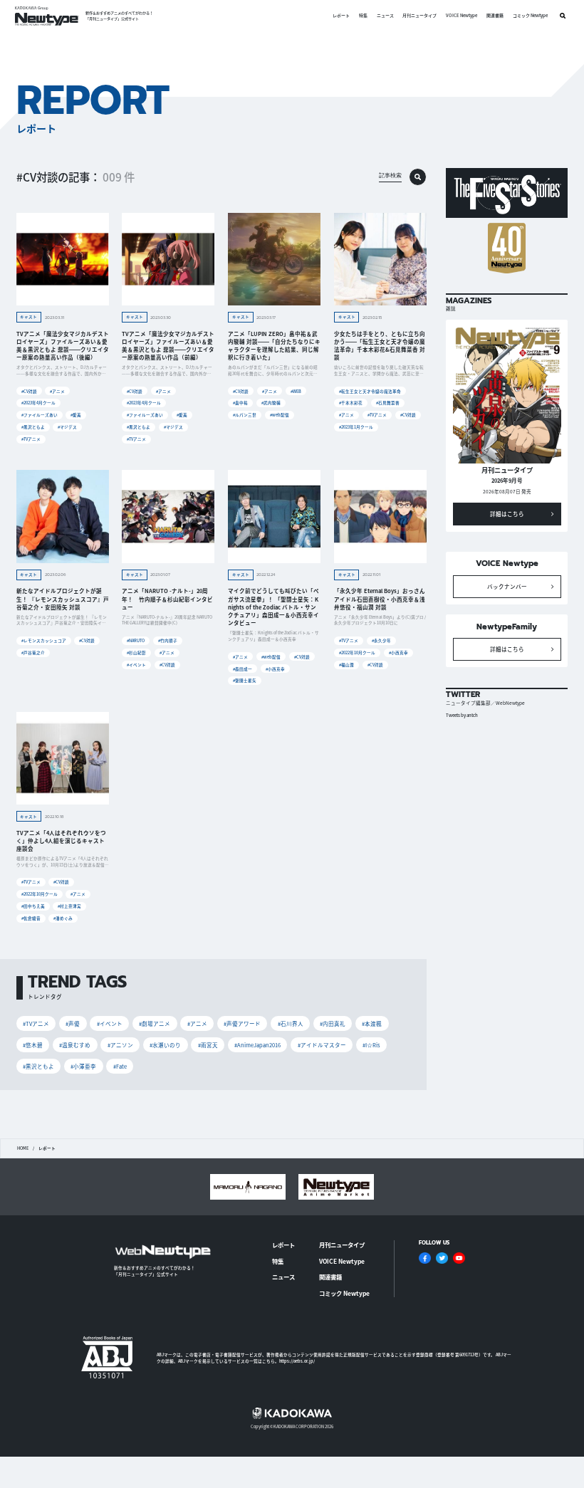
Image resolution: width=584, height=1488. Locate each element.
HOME (22, 1148)
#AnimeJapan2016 (257, 1045)
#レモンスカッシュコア (43, 640)
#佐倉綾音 (31, 918)
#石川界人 (290, 1023)
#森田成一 (242, 669)
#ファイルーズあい (39, 415)
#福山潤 (346, 664)
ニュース (385, 16)
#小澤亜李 (83, 1066)
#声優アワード (242, 1023)
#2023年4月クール (38, 402)
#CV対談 (29, 391)
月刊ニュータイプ (419, 16)
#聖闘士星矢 (244, 680)
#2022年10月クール (357, 652)
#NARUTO (136, 640)
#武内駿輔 (271, 402)
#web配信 (279, 415)
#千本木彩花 (351, 402)
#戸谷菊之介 (33, 652)
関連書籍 (495, 16)
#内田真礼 (332, 1023)
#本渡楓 (372, 1023)
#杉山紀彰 (136, 652)
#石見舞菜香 (388, 402)
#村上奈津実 (69, 906)
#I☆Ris (371, 1045)
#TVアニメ (31, 439)
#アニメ (57, 391)
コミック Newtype (530, 16)
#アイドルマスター (322, 1045)
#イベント (136, 664)
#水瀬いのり (165, 1045)
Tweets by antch (462, 715)
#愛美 (76, 415)
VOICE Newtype (461, 16)
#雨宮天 (208, 1045)
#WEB (296, 391)
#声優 (73, 1023)
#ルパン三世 (244, 415)
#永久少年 (381, 640)
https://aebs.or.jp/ (297, 1361)
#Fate (120, 1066)
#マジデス (67, 427)
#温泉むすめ (74, 1045)
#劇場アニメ (154, 1023)
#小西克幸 (275, 669)
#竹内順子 (167, 640)
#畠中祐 (240, 402)
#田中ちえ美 (33, 906)
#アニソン (120, 1045)
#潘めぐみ (63, 918)
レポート (341, 16)
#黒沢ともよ (33, 427)
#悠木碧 (33, 1045)
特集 (363, 16)
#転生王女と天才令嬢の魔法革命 (370, 391)
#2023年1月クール (356, 427)
